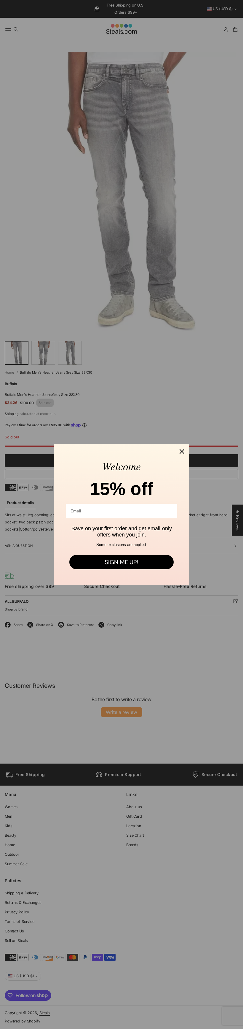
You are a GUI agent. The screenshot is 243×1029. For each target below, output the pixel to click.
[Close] (182, 451)
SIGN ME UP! (121, 562)
